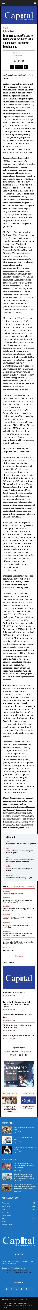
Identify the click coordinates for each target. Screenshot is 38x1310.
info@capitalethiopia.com (18, 1268)
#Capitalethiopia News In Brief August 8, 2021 (19, 878)
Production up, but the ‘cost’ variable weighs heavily (21, 844)
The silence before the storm (14, 992)
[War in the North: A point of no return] (7, 1140)
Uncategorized (10, 875)
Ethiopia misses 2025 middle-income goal (28, 1107)
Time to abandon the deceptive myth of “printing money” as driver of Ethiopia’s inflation (16, 1004)
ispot (7, 841)
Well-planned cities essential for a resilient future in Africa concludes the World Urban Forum (21, 861)
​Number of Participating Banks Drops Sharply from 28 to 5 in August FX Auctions (18, 909)
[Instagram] (11, 1289)
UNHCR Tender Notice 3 (8, 950)
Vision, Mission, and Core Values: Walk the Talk (18, 1036)
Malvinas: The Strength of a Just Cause (13, 894)
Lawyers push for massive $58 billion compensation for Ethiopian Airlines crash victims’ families (25, 1186)
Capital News (6, 891)
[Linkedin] (16, 1289)
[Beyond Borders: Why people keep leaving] (7, 1150)
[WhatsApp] (26, 67)
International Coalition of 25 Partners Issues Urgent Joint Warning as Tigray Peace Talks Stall (17, 901)
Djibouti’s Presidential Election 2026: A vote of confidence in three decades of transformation (24, 1176)
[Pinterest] (21, 67)
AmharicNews (6, 914)
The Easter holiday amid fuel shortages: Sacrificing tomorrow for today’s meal (24, 1165)
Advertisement (19, 886)
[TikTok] (26, 1289)
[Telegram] (22, 1289)
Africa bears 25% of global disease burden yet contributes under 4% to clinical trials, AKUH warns (18, 943)
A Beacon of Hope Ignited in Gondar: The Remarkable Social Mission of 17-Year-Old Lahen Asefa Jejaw (18, 934)
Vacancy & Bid (6, 948)
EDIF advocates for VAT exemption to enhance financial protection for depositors (10, 1109)
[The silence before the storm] (19, 977)
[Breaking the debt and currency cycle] (7, 1130)
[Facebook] (12, 67)
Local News (9, 866)
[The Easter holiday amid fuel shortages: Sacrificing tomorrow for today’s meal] (7, 1166)
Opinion (5, 28)
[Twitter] (17, 67)
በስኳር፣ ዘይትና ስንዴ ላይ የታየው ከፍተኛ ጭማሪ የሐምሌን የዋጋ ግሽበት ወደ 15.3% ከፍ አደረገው (18, 918)
